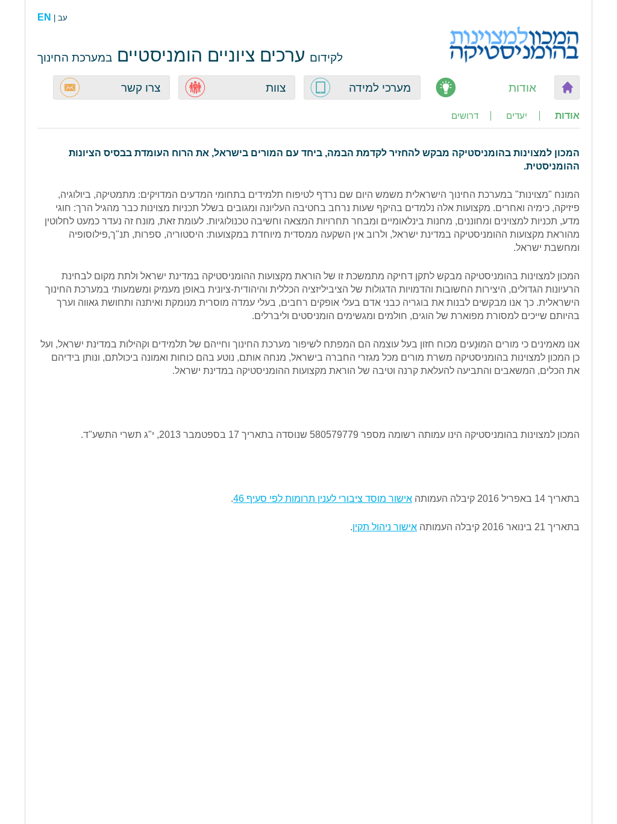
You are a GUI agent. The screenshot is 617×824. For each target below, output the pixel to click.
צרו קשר (140, 87)
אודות (522, 87)
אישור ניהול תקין (384, 527)
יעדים (516, 116)
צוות (276, 87)
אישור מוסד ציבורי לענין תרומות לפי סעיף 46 (322, 498)
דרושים (464, 116)
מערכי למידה (380, 87)
